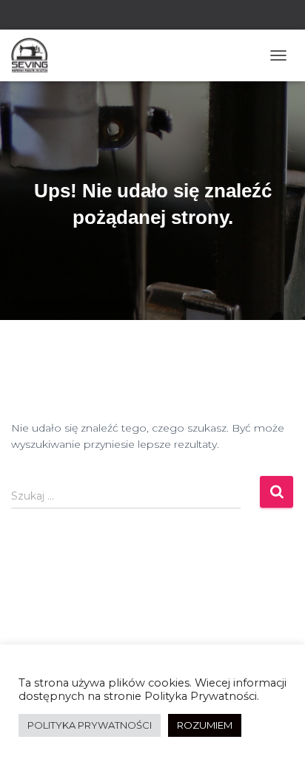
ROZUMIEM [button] (204, 725)
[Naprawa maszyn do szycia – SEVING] (35, 55)
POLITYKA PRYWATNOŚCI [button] (89, 725)
